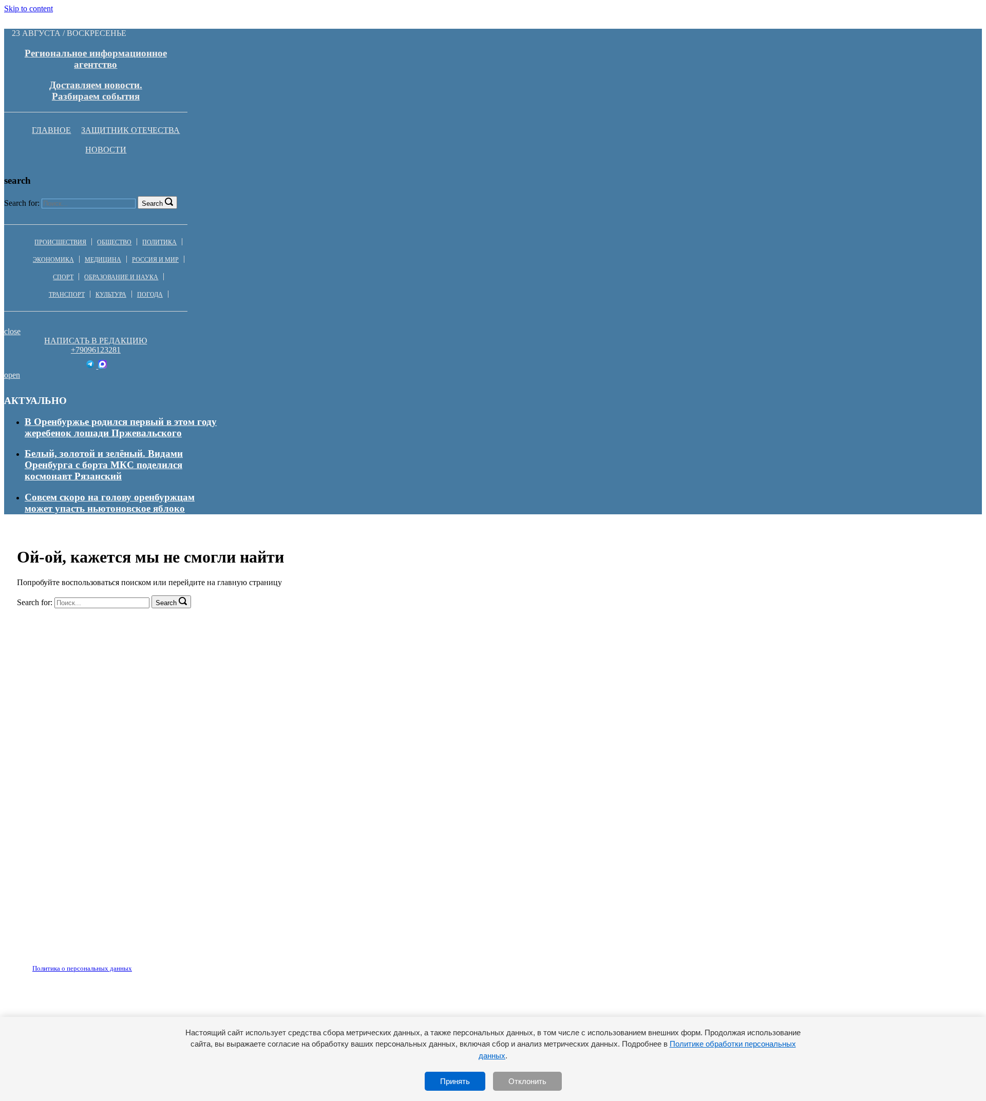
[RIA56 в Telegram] (91, 365)
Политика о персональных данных (82, 968)
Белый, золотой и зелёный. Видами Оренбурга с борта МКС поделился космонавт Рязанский (104, 464)
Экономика (53, 259)
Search (152, 203)
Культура (111, 294)
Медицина (103, 259)
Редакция (73, 962)
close (12, 331)
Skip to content (28, 8)
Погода (150, 294)
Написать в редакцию (95, 340)
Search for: (22, 203)
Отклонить (527, 1081)
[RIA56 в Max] (102, 365)
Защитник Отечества (130, 130)
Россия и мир (155, 259)
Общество (114, 242)
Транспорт (67, 294)
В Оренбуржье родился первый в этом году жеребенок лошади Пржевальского (121, 427)
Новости (105, 149)
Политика (159, 242)
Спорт (63, 277)
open (12, 375)
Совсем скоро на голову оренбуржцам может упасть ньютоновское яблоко (110, 503)
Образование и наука (121, 277)
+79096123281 (96, 349)
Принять (455, 1081)
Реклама (122, 962)
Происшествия (60, 242)
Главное (51, 130)
